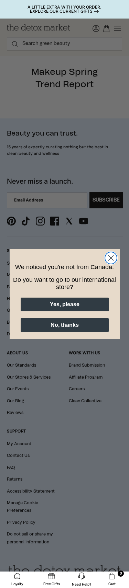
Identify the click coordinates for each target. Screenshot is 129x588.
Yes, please (64, 304)
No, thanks (65, 325)
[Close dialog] (111, 258)
